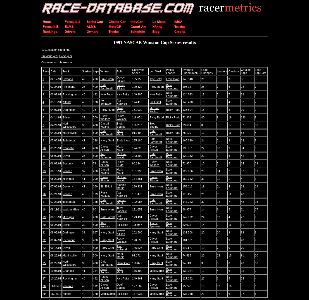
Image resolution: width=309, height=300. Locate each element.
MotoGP (115, 26)
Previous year (49, 56)
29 (44, 293)
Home (47, 21)
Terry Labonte (122, 209)
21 (44, 232)
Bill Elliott (155, 102)
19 (44, 217)
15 (44, 186)
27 (44, 278)
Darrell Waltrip (104, 125)
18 (44, 209)
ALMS (91, 26)
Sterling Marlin (121, 186)
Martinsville (70, 132)
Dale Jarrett (107, 217)
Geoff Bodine (121, 110)
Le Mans (159, 21)
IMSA (178, 21)
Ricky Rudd (157, 86)
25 (44, 263)
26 (44, 270)
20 (44, 224)
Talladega (69, 140)
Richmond (69, 86)
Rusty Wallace (105, 117)
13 (44, 171)
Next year (66, 56)
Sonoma (68, 163)
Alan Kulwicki (122, 102)
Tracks (114, 31)
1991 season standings (55, 49)
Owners (92, 31)
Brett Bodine (121, 125)
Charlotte (68, 148)
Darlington (69, 109)
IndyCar (137, 21)
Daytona (68, 79)
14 (44, 178)
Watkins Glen (71, 209)
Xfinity (157, 26)
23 (44, 247)
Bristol (66, 117)
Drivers (70, 31)
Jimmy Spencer (155, 225)
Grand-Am (138, 26)
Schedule (138, 31)
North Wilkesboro (69, 125)
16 (44, 194)
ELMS (69, 26)
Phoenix (68, 286)
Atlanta (67, 102)
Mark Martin (120, 133)
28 (44, 286)
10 (44, 148)
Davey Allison (121, 79)
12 (44, 163)
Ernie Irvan (107, 79)
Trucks (179, 26)
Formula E (50, 26)
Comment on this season (56, 62)
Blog (156, 31)
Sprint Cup (95, 21)
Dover (66, 155)
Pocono (67, 171)
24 (44, 255)
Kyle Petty (156, 79)
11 (44, 155)
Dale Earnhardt (106, 87)
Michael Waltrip (154, 110)
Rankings (50, 31)
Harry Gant (107, 140)
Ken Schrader (106, 102)
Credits (179, 31)
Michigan (68, 178)
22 (44, 240)
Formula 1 (72, 21)
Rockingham (70, 94)
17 (44, 201)
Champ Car (117, 21)
